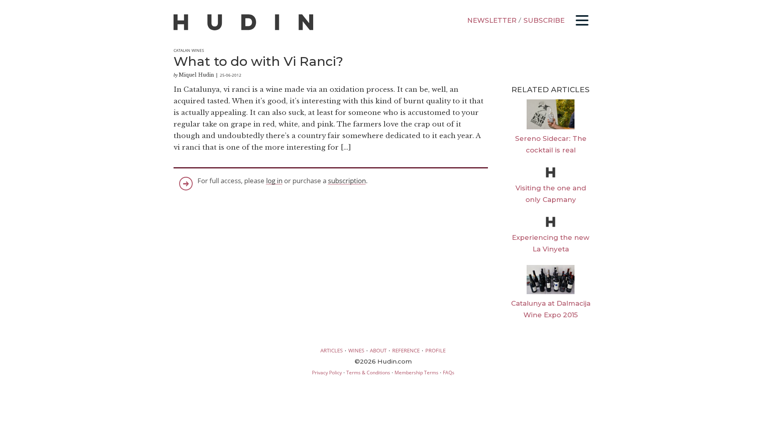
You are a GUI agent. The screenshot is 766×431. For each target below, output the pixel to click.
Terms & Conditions (368, 372)
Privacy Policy (327, 372)
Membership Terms (416, 372)
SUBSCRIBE (544, 20)
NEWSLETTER (492, 20)
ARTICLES (331, 350)
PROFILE (435, 350)
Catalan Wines (189, 50)
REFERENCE (406, 350)
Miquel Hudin (196, 75)
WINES (356, 350)
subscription (347, 180)
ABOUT (378, 350)
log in (274, 180)
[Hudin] (243, 29)
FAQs (448, 372)
